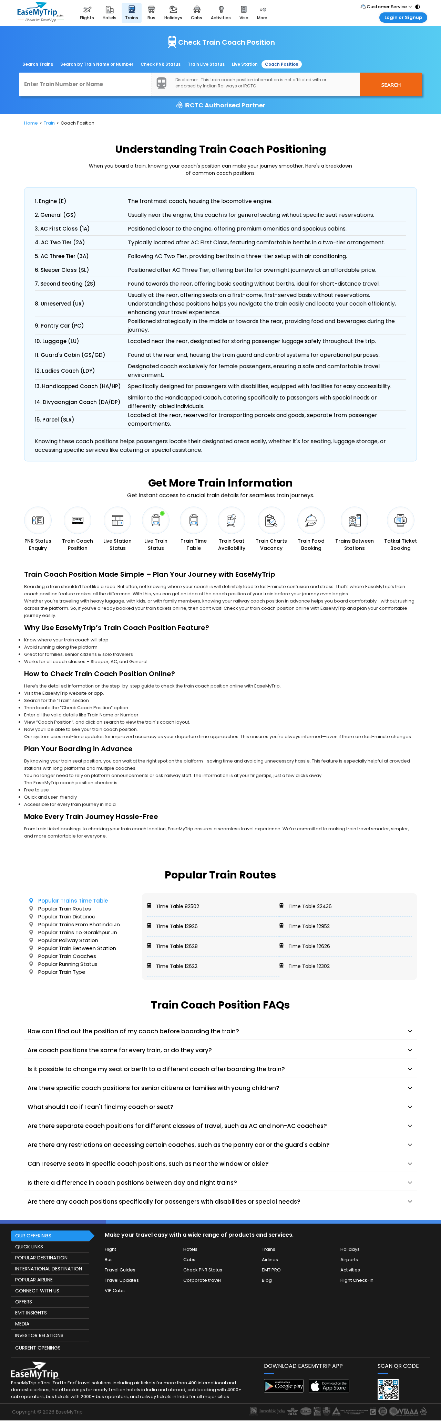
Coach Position (281, 64)
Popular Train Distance (66, 916)
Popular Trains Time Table (73, 900)
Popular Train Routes (64, 908)
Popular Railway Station (68, 940)
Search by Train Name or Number (96, 64)
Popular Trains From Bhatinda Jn (79, 924)
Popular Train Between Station (77, 948)
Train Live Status (206, 64)
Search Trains (37, 64)
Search (391, 84)
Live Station (245, 64)
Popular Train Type (61, 972)
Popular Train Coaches (67, 956)
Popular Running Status (68, 964)
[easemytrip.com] (41, 13)
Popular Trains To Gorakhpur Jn (77, 932)
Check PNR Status (161, 64)
